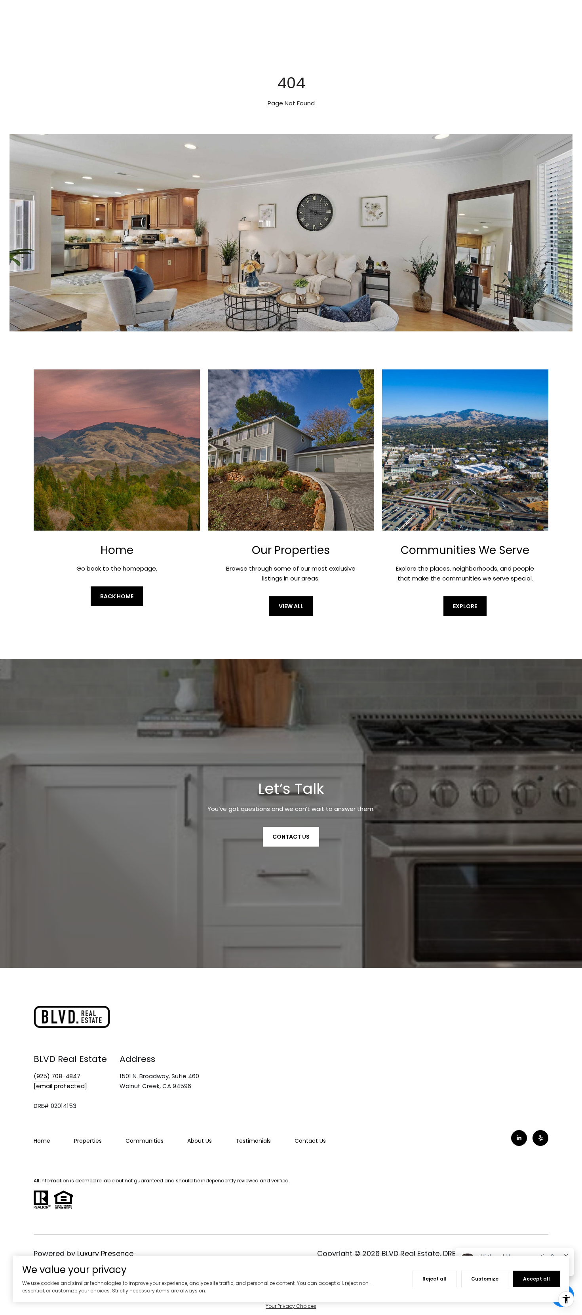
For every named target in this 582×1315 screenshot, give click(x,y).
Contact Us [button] (291, 837)
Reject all (434, 1278)
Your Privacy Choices (291, 1306)
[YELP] (540, 1138)
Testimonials (253, 1141)
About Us (199, 1141)
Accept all (536, 1278)
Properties (88, 1141)
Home (42, 1141)
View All (291, 606)
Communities (145, 1141)
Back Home (116, 596)
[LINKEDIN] (519, 1138)
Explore (465, 606)
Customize (484, 1278)
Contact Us (310, 1141)
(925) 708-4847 (57, 1076)
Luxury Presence (105, 1253)
